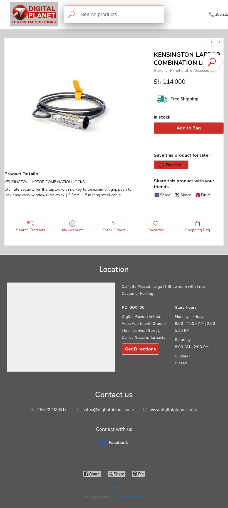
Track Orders (114, 230)
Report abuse (131, 496)
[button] (171, 164)
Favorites (156, 230)
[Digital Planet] (33, 14)
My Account (72, 230)
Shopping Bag (197, 230)
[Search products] (71, 14)
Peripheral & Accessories (192, 70)
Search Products (30, 230)
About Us (114, 486)
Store (158, 70)
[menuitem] (211, 42)
